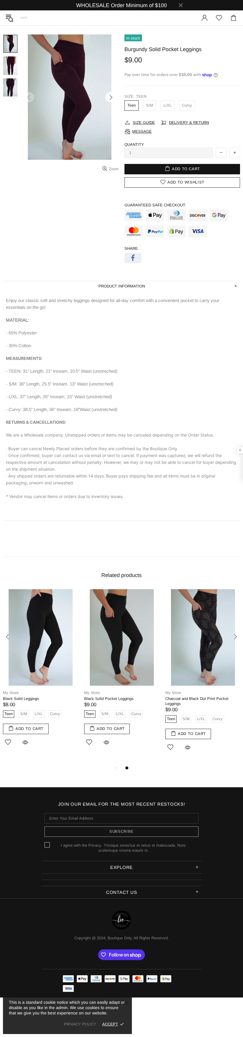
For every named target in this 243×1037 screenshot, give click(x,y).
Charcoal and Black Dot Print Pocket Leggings (196, 701)
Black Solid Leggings (21, 698)
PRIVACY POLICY (80, 1024)
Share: (131, 248)
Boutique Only (24, 18)
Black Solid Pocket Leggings (109, 698)
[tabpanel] (40, 674)
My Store (11, 692)
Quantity (134, 144)
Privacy (94, 845)
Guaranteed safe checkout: (155, 205)
